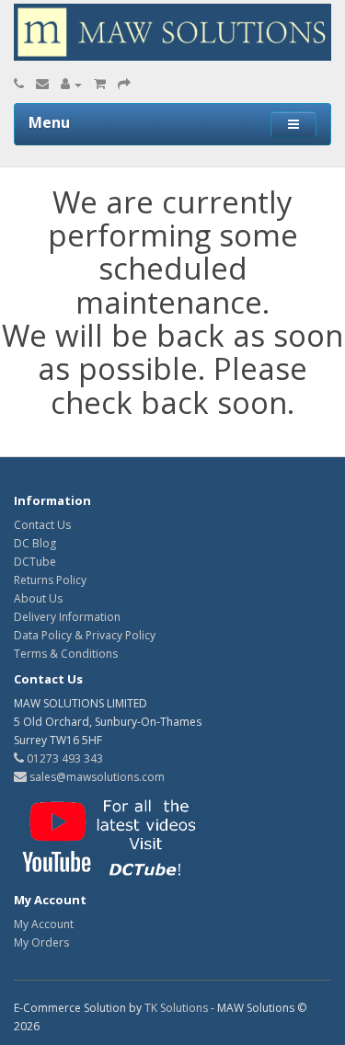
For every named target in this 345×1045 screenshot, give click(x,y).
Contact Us (42, 525)
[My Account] (71, 84)
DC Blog (35, 543)
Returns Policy (50, 580)
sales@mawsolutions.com (96, 777)
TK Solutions (176, 1008)
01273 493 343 (63, 758)
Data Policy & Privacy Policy (84, 635)
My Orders (41, 942)
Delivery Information (67, 617)
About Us (38, 598)
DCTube (35, 561)
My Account (44, 924)
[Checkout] (124, 84)
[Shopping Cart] (100, 84)
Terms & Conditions (66, 653)
